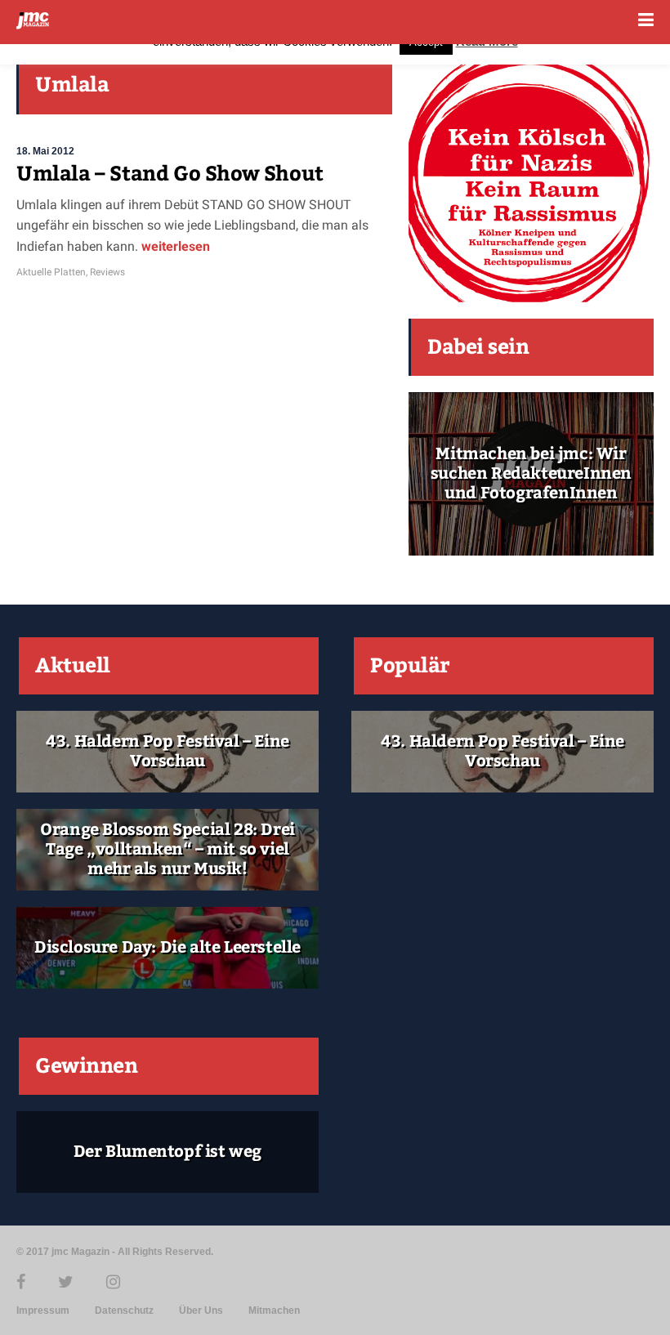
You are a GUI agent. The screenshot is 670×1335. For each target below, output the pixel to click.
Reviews (107, 272)
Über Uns (201, 1310)
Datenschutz (124, 1310)
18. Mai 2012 (45, 151)
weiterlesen (175, 246)
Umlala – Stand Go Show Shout (170, 174)
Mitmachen (274, 1310)
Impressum (42, 1310)
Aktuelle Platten (51, 272)
